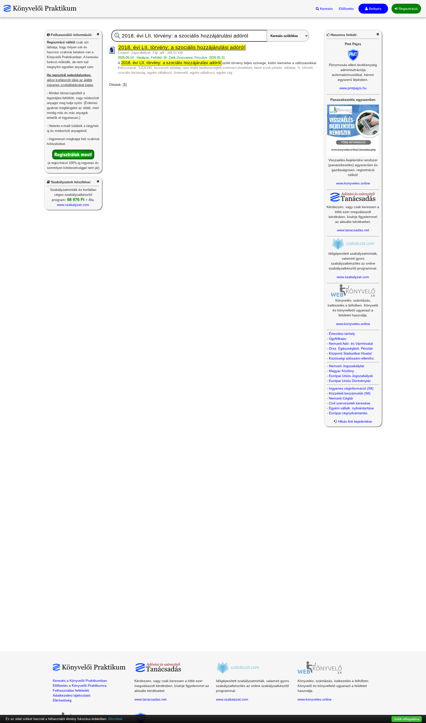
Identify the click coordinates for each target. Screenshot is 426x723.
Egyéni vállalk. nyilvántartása (351, 408)
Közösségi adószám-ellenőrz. (352, 358)
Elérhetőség (62, 700)
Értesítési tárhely (342, 334)
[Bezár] (98, 34)
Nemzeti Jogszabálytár (346, 366)
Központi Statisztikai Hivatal (350, 353)
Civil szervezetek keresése (349, 403)
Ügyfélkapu (337, 339)
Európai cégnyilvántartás (348, 413)
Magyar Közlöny (341, 371)
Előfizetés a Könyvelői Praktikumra (79, 685)
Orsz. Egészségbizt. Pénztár (351, 348)
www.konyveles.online (353, 183)
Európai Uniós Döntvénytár (350, 381)
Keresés (326, 9)
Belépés (374, 9)
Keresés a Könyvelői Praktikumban (80, 681)
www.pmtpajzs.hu (353, 88)
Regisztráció (408, 9)
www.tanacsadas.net (353, 230)
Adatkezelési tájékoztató (71, 695)
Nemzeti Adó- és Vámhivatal (351, 343)
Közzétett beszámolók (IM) (350, 393)
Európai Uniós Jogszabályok (351, 376)
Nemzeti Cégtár (341, 398)
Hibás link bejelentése (355, 421)
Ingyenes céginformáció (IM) (351, 388)
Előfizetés (346, 9)
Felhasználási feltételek (71, 690)
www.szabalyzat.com (73, 205)
